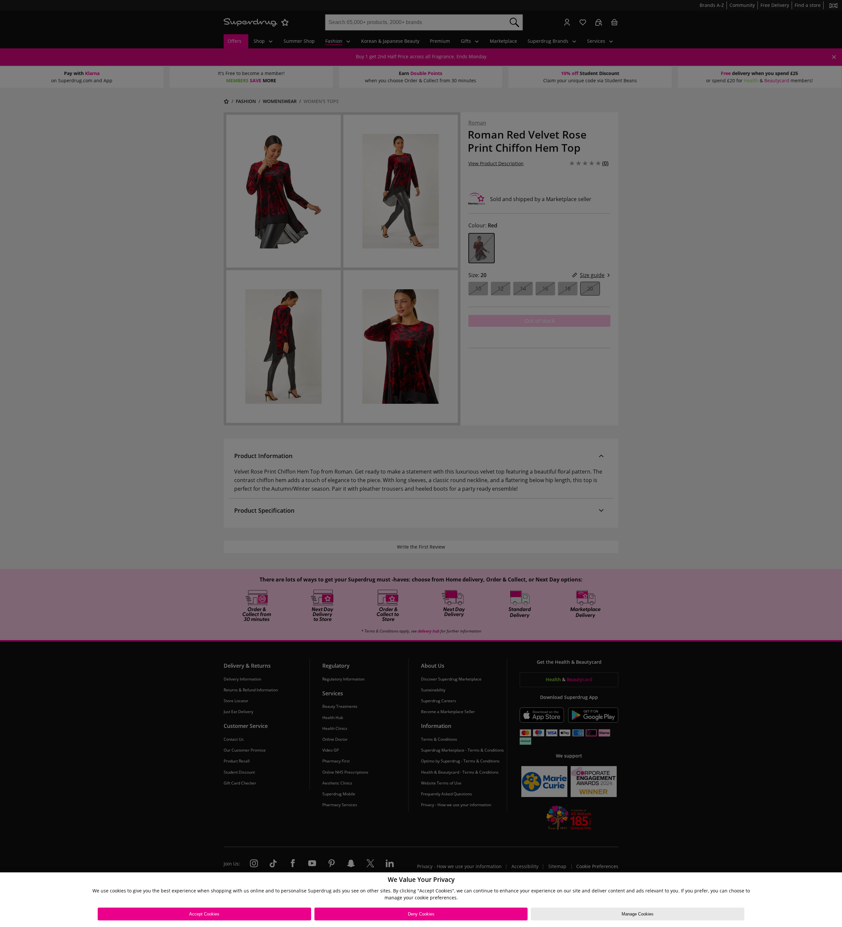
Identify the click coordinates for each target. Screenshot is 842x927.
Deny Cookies (421, 914)
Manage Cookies (638, 914)
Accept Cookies (204, 914)
